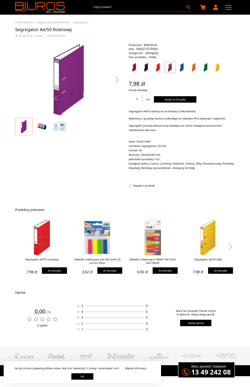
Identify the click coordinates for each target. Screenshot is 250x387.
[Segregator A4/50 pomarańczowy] (193, 67)
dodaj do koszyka (175, 99)
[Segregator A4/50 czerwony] (157, 67)
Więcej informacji (135, 368)
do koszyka (54, 270)
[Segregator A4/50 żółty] (217, 67)
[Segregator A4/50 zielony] (205, 67)
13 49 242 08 (211, 372)
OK (82, 376)
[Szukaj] (188, 7)
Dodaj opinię (196, 323)
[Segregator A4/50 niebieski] (181, 67)
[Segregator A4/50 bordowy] (134, 67)
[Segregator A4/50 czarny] (146, 67)
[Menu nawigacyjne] (228, 7)
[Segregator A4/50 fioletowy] (169, 67)
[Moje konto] (215, 7)
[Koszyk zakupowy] (202, 7)
